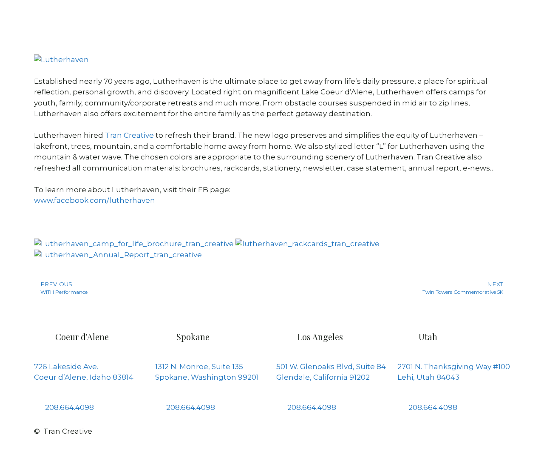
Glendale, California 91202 (323, 377)
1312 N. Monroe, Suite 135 (199, 366)
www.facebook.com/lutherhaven (94, 200)
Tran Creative (129, 135)
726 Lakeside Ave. (66, 366)
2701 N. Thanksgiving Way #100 (453, 366)
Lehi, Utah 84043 (428, 377)
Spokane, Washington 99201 (207, 377)
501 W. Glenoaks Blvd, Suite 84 (331, 366)
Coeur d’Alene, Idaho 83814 (83, 377)
